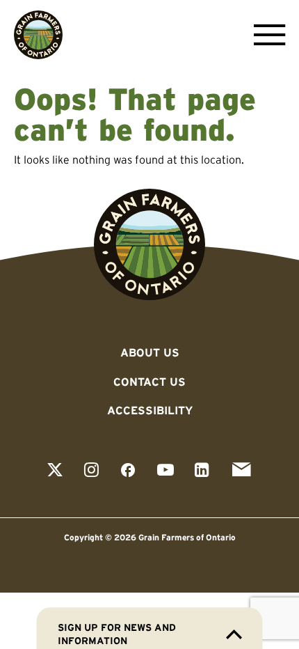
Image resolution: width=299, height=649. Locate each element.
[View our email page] (241, 471)
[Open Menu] (266, 34)
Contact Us (149, 381)
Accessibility (150, 410)
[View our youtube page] (165, 471)
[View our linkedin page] (202, 471)
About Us (149, 352)
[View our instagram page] (91, 471)
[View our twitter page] (55, 471)
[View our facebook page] (128, 471)
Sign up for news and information (117, 634)
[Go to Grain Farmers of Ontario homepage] (38, 34)
